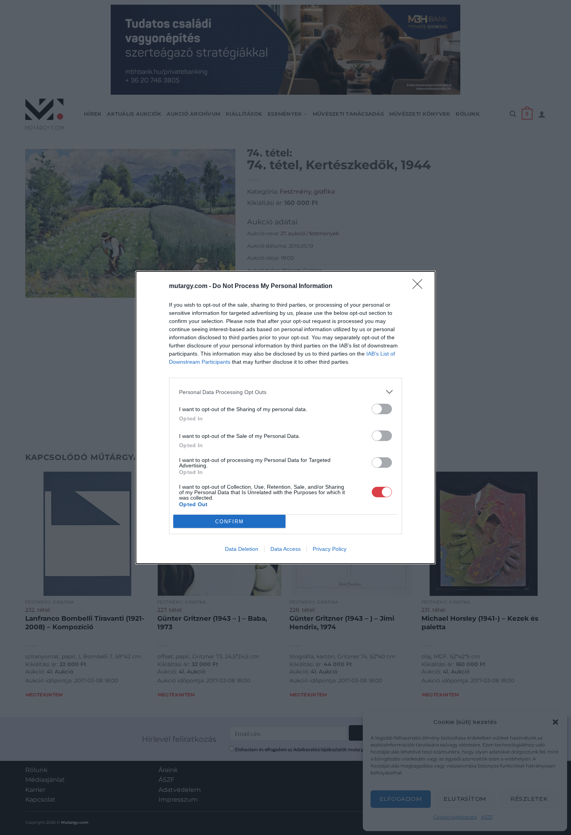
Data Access (285, 549)
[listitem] (285, 392)
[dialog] (285, 417)
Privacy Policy (329, 549)
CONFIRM (229, 521)
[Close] (420, 286)
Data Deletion (241, 549)
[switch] (382, 409)
